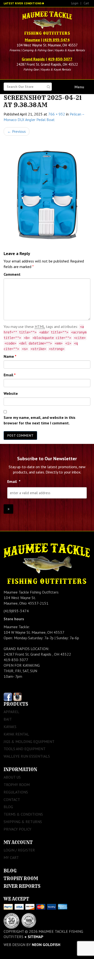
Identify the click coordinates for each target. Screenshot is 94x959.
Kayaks (10, 726)
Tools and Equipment (25, 748)
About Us (12, 777)
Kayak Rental (16, 734)
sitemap (35, 936)
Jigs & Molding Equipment (29, 741)
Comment (12, 274)
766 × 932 (56, 114)
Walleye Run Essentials (27, 756)
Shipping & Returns (23, 821)
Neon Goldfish (46, 944)
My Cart (11, 857)
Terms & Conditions (23, 814)
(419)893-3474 (16, 610)
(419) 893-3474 (56, 39)
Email (10, 374)
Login (74, 3)
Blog (8, 806)
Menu (79, 86)
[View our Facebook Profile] (8, 696)
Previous (16, 131)
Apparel (11, 711)
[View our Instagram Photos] (17, 696)
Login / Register (19, 850)
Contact (12, 799)
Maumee (32, 39)
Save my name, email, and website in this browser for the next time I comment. (39, 420)
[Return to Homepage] (47, 23)
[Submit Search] (48, 87)
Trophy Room (17, 784)
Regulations (16, 792)
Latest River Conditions (22, 3)
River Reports (22, 886)
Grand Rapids (33, 59)
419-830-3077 (60, 59)
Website (11, 393)
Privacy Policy (17, 829)
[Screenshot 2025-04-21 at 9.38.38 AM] (47, 193)
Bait (8, 719)
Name (10, 356)
